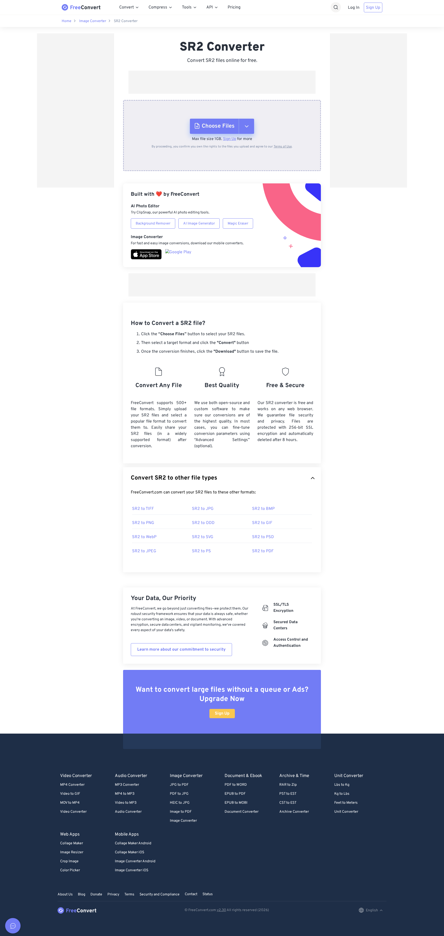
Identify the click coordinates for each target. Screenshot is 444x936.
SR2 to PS (201, 551)
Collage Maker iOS (129, 852)
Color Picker (70, 870)
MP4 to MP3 (124, 794)
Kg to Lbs (341, 794)
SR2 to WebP (144, 537)
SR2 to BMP (263, 508)
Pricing (234, 7)
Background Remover (153, 223)
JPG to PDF (179, 785)
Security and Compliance (160, 894)
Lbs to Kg (341, 785)
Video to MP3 (125, 803)
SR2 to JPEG (144, 551)
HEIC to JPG (180, 803)
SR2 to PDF (263, 551)
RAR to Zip (288, 785)
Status (207, 894)
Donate (96, 894)
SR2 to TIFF (143, 508)
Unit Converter (346, 812)
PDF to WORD (236, 785)
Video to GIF (70, 794)
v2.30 (221, 910)
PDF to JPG (179, 794)
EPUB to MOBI (236, 803)
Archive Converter (294, 812)
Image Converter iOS (131, 870)
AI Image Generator (199, 223)
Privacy (113, 894)
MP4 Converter (72, 785)
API (209, 7)
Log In (353, 7)
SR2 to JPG (203, 508)
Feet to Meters (346, 803)
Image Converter (92, 21)
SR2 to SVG (202, 537)
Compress (158, 7)
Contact (191, 894)
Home (66, 21)
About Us (65, 894)
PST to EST (288, 794)
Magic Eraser (238, 223)
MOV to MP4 (70, 803)
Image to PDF (181, 812)
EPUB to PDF (235, 794)
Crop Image (69, 861)
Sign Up (373, 7)
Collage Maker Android (133, 843)
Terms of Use (283, 147)
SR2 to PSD (263, 537)
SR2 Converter (125, 21)
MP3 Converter (127, 785)
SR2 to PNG (143, 523)
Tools (187, 7)
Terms (129, 894)
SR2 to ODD (203, 523)
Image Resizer (71, 852)
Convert (126, 7)
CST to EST (288, 803)
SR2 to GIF (262, 523)
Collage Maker (71, 843)
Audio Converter (128, 812)
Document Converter (241, 812)
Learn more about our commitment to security (181, 649)
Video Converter (73, 812)
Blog (81, 894)
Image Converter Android (135, 861)
